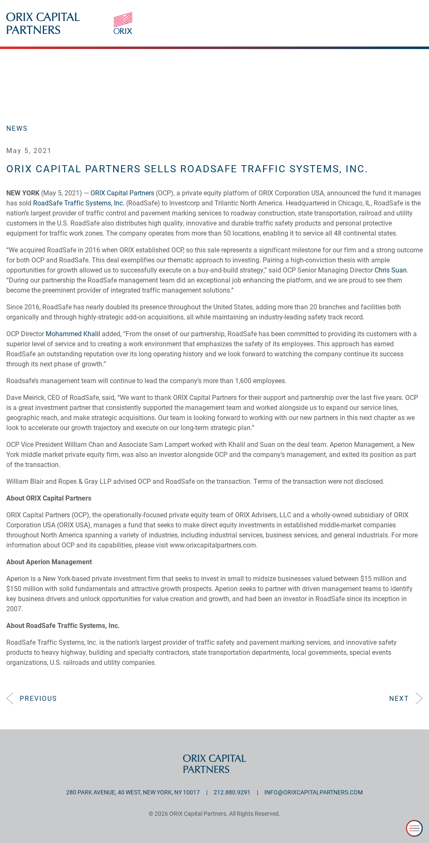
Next (399, 698)
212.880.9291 (232, 792)
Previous (38, 698)
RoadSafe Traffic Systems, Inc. (78, 202)
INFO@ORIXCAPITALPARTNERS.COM (313, 792)
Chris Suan (391, 269)
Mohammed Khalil (73, 333)
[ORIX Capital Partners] (268, 29)
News (17, 128)
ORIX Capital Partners (122, 192)
